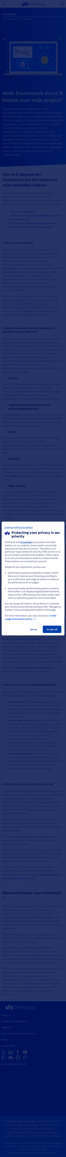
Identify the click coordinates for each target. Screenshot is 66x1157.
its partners (26, 542)
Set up (33, 629)
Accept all (52, 629)
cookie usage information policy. (30, 617)
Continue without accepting (18, 527)
